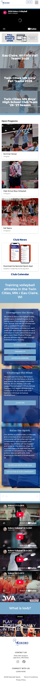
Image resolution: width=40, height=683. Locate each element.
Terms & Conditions (31, 677)
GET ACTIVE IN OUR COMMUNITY (20, 472)
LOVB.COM (20, 403)
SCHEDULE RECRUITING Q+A (20, 465)
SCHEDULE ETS (20, 345)
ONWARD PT (20, 352)
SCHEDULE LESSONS (20, 358)
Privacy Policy (21, 680)
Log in (29, 2)
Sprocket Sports (14, 677)
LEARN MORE (21, 672)
